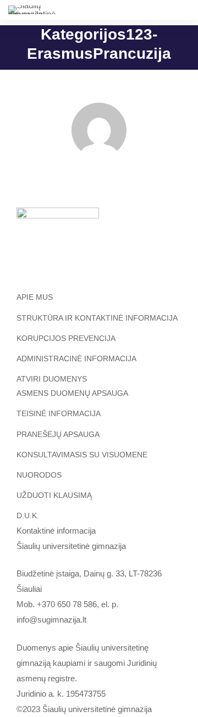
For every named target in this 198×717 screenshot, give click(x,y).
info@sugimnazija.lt (51, 619)
